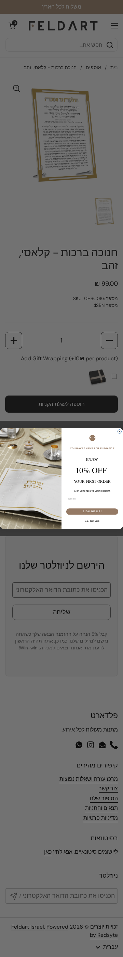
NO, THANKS (92, 521)
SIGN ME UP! (92, 511)
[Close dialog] (119, 432)
